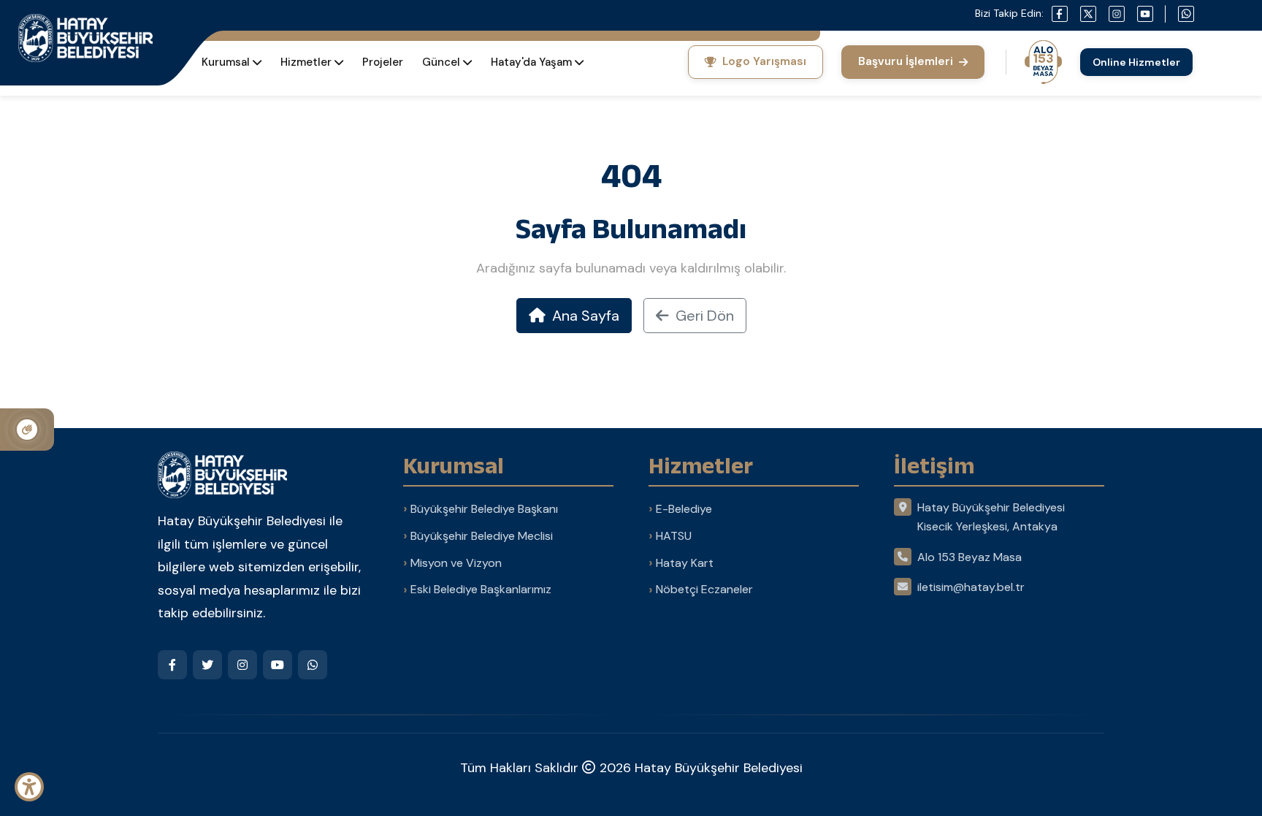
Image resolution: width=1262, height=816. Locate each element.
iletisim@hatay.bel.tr (971, 587)
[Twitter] (207, 664)
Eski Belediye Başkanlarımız (480, 589)
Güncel (441, 62)
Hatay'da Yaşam (531, 62)
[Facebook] (172, 664)
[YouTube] (277, 664)
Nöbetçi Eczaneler (704, 589)
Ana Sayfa (583, 315)
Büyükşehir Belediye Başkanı (484, 508)
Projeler (382, 62)
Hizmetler (306, 62)
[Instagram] (242, 664)
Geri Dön (703, 315)
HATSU (674, 536)
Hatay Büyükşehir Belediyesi (719, 768)
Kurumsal (226, 62)
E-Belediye (684, 508)
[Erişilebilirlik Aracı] (29, 786)
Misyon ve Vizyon (456, 563)
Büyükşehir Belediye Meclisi (481, 536)
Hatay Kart (685, 563)
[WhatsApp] (312, 664)
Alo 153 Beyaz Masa (969, 557)
